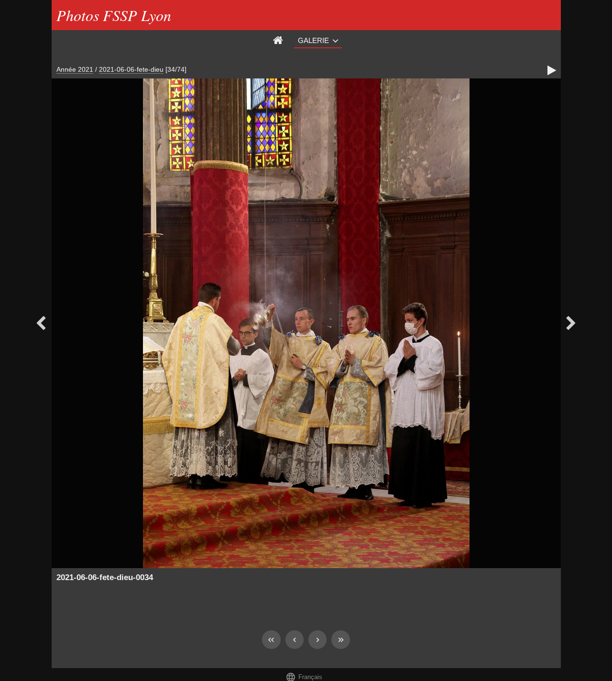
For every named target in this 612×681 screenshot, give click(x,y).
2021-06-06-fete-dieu (131, 69)
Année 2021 (74, 69)
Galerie (313, 40)
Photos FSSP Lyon (113, 15)
